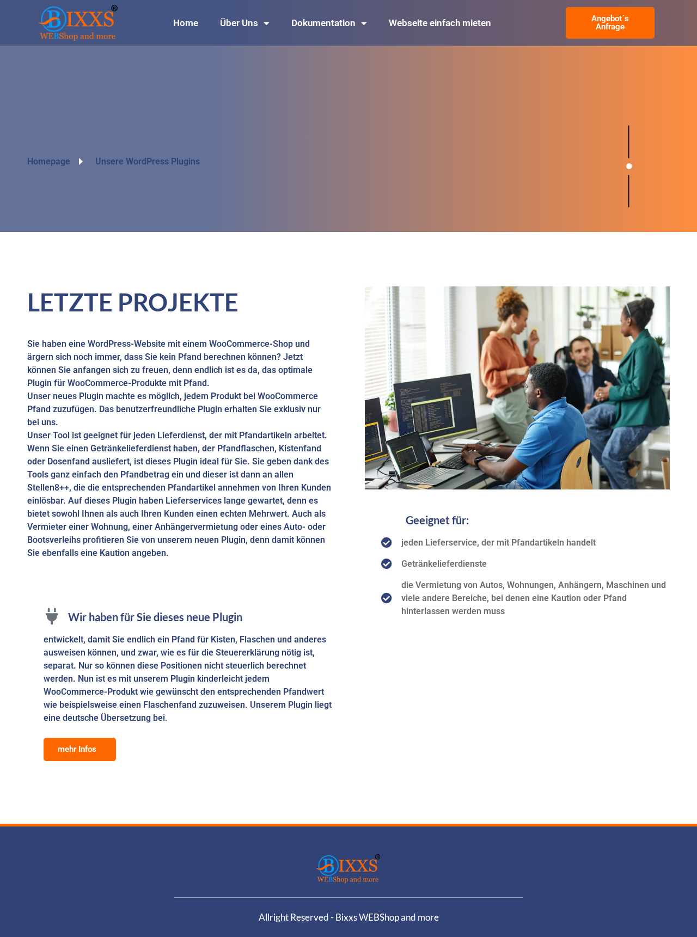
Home (185, 22)
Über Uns (239, 22)
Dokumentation (323, 22)
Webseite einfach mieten (440, 22)
